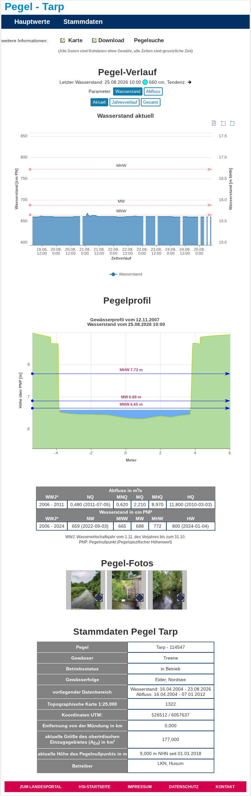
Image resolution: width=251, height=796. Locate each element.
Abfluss (153, 91)
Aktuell (99, 102)
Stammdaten (83, 21)
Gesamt (150, 102)
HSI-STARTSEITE (94, 787)
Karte (74, 40)
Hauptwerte (32, 21)
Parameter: (100, 91)
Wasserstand (127, 91)
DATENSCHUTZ (183, 787)
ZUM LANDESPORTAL (40, 787)
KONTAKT (225, 787)
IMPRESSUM (140, 787)
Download (111, 40)
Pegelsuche (149, 40)
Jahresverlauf (124, 102)
